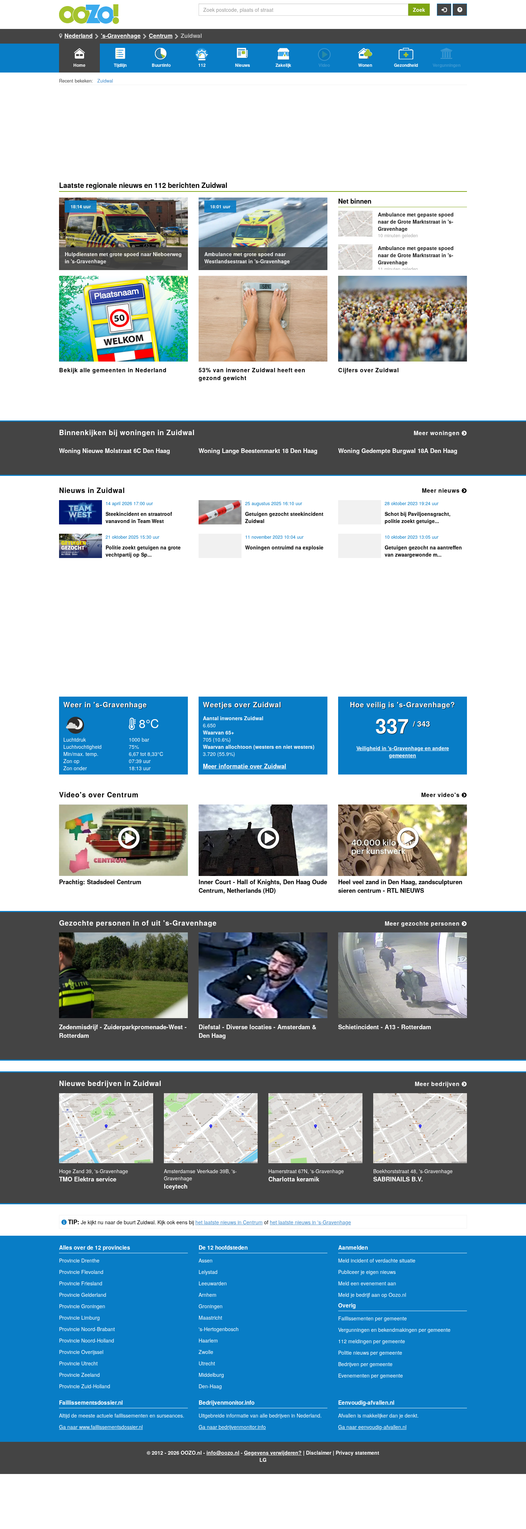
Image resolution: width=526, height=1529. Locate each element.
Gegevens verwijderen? (273, 1452)
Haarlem (208, 1340)
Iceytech (175, 1186)
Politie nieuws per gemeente (370, 1352)
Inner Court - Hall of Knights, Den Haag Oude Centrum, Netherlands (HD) (263, 886)
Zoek (419, 9)
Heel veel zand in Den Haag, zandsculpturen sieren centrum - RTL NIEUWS (400, 886)
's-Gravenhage (121, 35)
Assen (206, 1260)
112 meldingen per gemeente (371, 1341)
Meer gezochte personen (423, 923)
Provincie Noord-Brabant (87, 1329)
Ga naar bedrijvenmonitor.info (232, 1426)
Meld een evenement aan (367, 1283)
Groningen (211, 1306)
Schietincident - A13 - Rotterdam (384, 1026)
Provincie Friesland (80, 1283)
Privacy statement (357, 1452)
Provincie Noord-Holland (86, 1340)
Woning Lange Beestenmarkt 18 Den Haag (258, 450)
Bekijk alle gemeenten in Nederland (113, 370)
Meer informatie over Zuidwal (244, 766)
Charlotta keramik (293, 1179)
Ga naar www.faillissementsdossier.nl (101, 1426)
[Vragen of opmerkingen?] (460, 10)
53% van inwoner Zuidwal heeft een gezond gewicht (252, 374)
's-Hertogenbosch (219, 1329)
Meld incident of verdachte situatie (376, 1260)
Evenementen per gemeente (370, 1375)
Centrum (160, 35)
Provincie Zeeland (79, 1374)
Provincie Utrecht (78, 1363)
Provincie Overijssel (81, 1351)
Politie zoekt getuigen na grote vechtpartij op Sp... (143, 551)
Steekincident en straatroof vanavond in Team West (139, 517)
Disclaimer (318, 1452)
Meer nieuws (442, 490)
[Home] (89, 13)
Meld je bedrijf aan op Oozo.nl (372, 1294)
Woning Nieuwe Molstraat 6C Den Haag (114, 450)
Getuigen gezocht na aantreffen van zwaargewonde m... (423, 551)
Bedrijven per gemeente (365, 1364)
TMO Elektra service (87, 1179)
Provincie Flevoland (81, 1271)
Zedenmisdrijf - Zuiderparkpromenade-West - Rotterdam (123, 1031)
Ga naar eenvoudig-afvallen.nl (372, 1426)
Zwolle (206, 1351)
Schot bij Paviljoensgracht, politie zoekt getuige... (417, 517)
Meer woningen (438, 433)
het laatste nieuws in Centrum (229, 1222)
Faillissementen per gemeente (372, 1318)
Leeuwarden (213, 1283)
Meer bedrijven (438, 1084)
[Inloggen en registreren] (444, 10)
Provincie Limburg (79, 1317)
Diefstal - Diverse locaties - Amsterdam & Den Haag (257, 1031)
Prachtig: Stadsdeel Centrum (100, 881)
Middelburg (211, 1374)
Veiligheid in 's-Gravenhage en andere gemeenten (402, 751)
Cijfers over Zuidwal (368, 370)
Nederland (78, 35)
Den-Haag (210, 1386)
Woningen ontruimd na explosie (284, 547)
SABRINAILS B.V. (398, 1179)
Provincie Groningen (82, 1306)
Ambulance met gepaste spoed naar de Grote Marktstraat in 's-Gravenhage (416, 221)
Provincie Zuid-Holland (84, 1386)
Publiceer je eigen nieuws (367, 1271)
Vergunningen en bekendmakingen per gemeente (394, 1329)
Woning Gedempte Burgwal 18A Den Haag (397, 450)
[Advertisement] (263, 641)
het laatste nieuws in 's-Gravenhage (310, 1222)
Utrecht (207, 1363)
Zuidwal (105, 81)
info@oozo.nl (222, 1452)
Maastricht (210, 1317)
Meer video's (441, 795)
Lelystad (208, 1271)
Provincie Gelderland (82, 1294)
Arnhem (207, 1294)
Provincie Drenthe (79, 1260)
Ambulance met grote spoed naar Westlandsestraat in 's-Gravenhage (247, 257)
